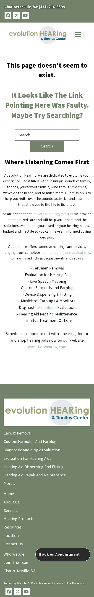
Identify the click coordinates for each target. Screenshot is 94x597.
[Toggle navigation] (78, 34)
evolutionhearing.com (47, 346)
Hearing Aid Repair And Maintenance (35, 475)
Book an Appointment (59, 554)
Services (11, 510)
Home (9, 493)
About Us (12, 502)
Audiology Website (15, 583)
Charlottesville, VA (19, 570)
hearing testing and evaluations (65, 252)
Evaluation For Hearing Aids (27, 458)
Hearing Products (19, 518)
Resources (13, 527)
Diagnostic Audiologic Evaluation (32, 449)
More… (10, 483)
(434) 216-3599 (35, 6)
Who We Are (14, 554)
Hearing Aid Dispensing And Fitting (34, 466)
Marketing (45, 583)
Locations (12, 535)
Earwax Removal (17, 433)
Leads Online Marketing (70, 583)
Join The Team (16, 562)
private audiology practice (53, 213)
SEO (30, 583)
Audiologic (47, 307)
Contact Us (13, 543)
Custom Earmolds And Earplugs (31, 441)
